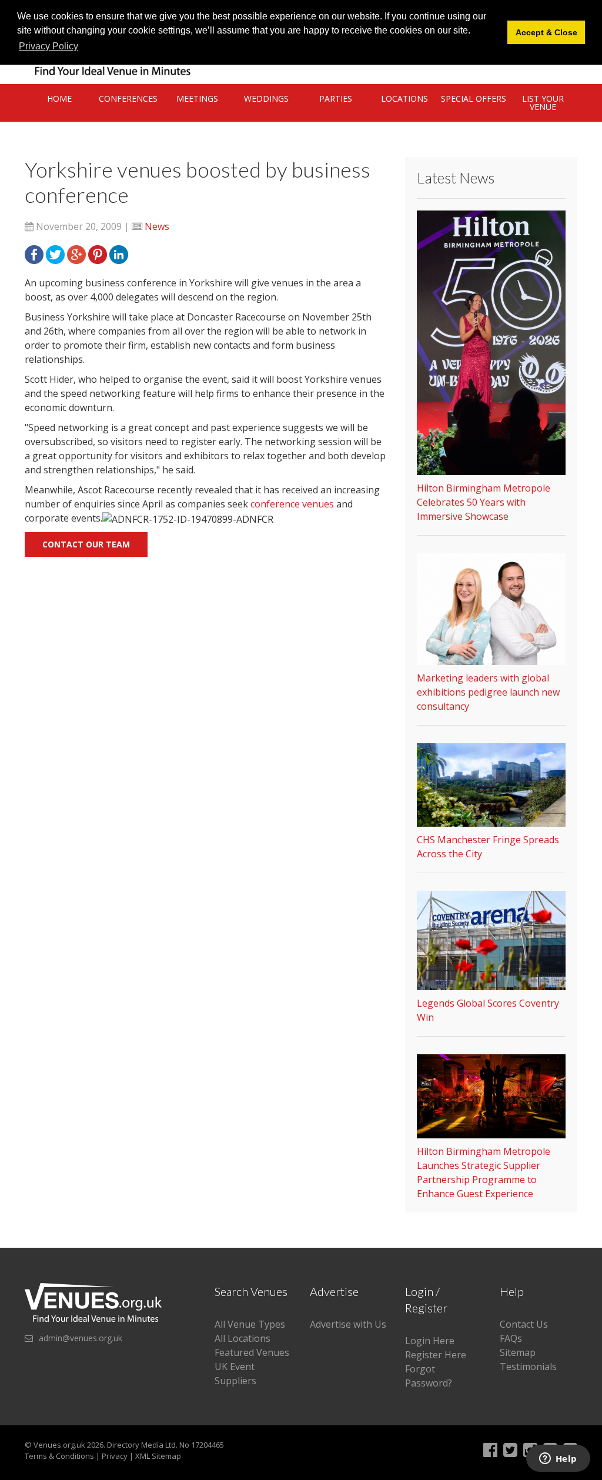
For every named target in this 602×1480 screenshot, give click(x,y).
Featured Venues (252, 1352)
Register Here (435, 1354)
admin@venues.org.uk (80, 1338)
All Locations (242, 1338)
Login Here (429, 1340)
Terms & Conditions (59, 1456)
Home (59, 98)
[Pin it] (97, 253)
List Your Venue (543, 102)
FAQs (511, 1338)
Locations (404, 98)
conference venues (292, 503)
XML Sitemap (158, 1456)
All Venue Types (250, 1324)
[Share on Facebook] (34, 253)
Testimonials (528, 1366)
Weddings (266, 98)
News (157, 226)
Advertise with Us (348, 1324)
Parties (335, 98)
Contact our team (86, 544)
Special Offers (473, 98)
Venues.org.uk (59, 1444)
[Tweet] (55, 253)
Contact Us (524, 1324)
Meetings (197, 98)
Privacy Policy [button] (48, 46)
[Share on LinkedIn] (118, 253)
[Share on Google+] (76, 253)
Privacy (115, 1456)
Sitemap (518, 1352)
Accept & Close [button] (546, 32)
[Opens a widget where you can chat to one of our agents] (558, 1459)
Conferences (128, 98)
